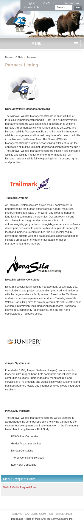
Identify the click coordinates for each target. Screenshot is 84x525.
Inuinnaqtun (71, 3)
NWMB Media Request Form (19, 487)
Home (8, 57)
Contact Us (31, 7)
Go (78, 7)
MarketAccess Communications (51, 519)
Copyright (46, 513)
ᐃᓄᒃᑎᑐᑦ (49, 3)
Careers (31, 513)
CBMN (19, 57)
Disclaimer (64, 513)
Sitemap (17, 513)
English (31, 3)
